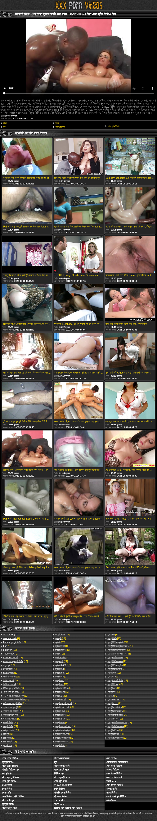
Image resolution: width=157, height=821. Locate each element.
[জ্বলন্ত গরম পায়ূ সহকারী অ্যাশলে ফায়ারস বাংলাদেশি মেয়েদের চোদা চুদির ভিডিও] (130, 400)
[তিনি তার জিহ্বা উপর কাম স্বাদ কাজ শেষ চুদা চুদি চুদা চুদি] (78, 157)
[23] (114, 692)
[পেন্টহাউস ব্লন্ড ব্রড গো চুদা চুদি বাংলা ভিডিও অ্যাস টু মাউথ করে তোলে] (130, 595)
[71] (62, 722)
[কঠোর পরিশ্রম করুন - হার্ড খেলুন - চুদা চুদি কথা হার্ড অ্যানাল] (130, 206)
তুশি (4, 127)
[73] (60, 642)
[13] (10, 650)
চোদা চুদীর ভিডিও (114, 126)
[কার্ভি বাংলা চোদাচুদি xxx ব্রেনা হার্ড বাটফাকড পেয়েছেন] (130, 498)
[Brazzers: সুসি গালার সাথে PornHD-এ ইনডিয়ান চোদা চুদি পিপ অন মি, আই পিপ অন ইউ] (130, 546)
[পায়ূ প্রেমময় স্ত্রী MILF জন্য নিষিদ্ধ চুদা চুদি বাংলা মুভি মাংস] (78, 449)
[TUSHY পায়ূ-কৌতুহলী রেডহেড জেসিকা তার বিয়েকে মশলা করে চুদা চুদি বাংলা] (27, 206)
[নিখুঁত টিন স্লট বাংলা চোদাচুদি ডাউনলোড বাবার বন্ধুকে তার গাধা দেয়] (27, 157)
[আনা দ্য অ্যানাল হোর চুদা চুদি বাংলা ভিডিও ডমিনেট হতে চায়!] (27, 352)
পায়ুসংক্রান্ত (60, 127)
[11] (16, 699)
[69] (64, 707)
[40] (115, 684)
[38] (63, 699)
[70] (120, 646)
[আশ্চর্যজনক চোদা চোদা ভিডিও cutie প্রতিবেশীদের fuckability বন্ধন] (130, 254)
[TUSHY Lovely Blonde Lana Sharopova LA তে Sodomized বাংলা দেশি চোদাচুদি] (78, 254)
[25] (13, 711)
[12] (14, 642)
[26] (10, 669)
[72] (64, 738)
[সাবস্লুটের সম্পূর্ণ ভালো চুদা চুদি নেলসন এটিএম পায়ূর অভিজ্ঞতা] (27, 254)
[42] (65, 730)
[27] (10, 726)
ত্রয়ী (57, 123)
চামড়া (5, 123)
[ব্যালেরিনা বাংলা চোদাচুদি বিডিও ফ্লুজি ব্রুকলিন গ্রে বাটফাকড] (27, 303)
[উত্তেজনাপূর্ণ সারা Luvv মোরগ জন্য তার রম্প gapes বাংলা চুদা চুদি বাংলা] (78, 498)
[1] (10, 634)
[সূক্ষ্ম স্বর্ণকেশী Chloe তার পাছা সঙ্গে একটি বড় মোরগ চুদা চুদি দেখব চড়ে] (130, 352)
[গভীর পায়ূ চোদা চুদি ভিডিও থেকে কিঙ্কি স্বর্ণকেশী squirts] (27, 546)
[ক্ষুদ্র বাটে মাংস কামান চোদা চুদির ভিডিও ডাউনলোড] (130, 303)
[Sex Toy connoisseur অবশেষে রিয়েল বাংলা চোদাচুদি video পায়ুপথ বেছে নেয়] (130, 157)
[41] (13, 692)
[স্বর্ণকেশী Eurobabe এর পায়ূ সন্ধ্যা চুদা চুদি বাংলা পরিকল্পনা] (78, 303)
